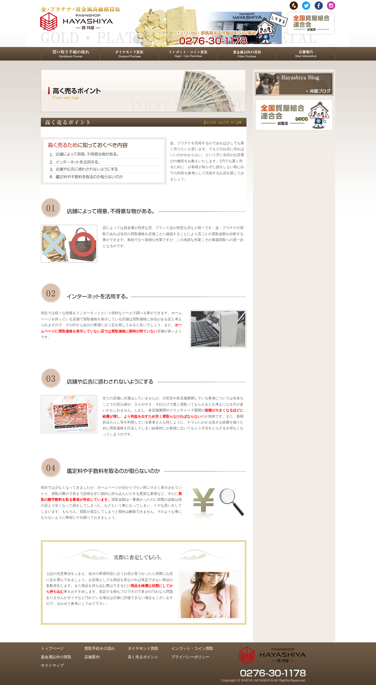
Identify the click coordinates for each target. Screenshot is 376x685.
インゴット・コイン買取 (192, 648)
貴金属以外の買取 (56, 657)
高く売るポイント (143, 657)
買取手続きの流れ (99, 648)
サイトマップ (52, 665)
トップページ (52, 648)
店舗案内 (92, 657)
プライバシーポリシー (190, 657)
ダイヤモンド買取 (143, 648)
